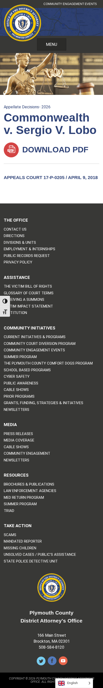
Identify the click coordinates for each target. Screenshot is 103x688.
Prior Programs (19, 396)
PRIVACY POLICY (18, 262)
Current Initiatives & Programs (35, 337)
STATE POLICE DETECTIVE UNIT (31, 561)
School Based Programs (27, 370)
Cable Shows (16, 390)
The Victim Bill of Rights (28, 286)
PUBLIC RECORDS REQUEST (27, 256)
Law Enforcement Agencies (30, 491)
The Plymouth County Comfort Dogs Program (48, 363)
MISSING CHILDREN (20, 548)
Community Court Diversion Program (40, 344)
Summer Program (20, 357)
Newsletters (16, 410)
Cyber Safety (17, 377)
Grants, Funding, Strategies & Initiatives (43, 403)
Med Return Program (24, 498)
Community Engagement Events (70, 4)
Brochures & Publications (29, 484)
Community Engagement (27, 453)
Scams (10, 535)
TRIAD (9, 511)
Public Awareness (21, 383)
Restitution (15, 313)
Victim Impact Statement (28, 306)
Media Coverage (19, 440)
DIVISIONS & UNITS (20, 243)
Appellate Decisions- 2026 (27, 107)
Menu (51, 44)
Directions (14, 236)
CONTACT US (15, 229)
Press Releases (18, 434)
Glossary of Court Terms (29, 293)
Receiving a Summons (24, 300)
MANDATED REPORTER (23, 541)
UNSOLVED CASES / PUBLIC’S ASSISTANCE (40, 555)
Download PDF (54, 149)
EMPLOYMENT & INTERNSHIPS (29, 249)
